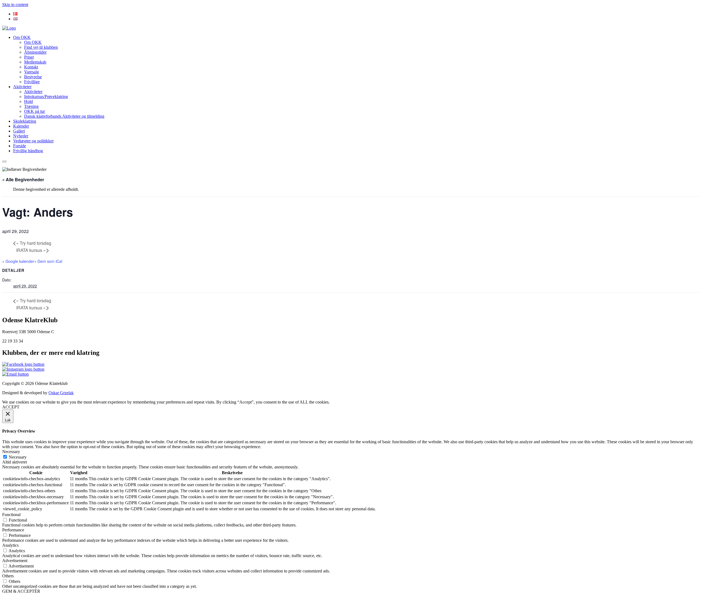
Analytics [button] (10, 545)
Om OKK (22, 37)
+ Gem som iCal (48, 261)
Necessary (18, 457)
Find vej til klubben (41, 47)
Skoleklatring (24, 121)
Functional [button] (11, 514)
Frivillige (32, 81)
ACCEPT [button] (10, 407)
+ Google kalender (18, 261)
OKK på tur (34, 111)
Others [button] (8, 576)
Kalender (21, 126)
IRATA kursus (31, 250)
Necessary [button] (11, 451)
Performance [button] (13, 530)
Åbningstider (35, 52)
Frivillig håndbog (28, 150)
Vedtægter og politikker (33, 141)
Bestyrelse (33, 76)
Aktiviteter (22, 86)
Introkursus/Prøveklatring (46, 96)
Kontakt (31, 67)
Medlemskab (35, 62)
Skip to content (15, 4)
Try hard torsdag (33, 243)
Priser (29, 57)
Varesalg (31, 72)
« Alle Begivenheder (23, 179)
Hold (28, 101)
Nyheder (20, 136)
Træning (31, 106)
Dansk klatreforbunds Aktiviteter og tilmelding (64, 116)
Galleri (19, 131)
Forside (19, 145)
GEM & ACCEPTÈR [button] (21, 591)
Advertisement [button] (14, 560)
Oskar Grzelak (61, 392)
